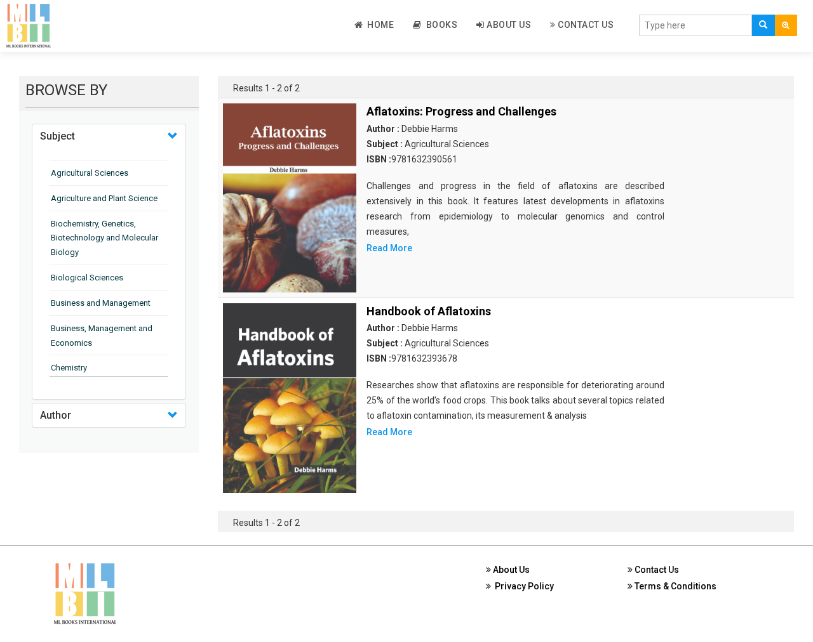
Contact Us (585, 25)
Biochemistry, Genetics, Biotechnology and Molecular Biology (104, 238)
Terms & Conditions (674, 586)
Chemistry (69, 367)
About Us (508, 25)
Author (55, 415)
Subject (57, 136)
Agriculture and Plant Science (104, 198)
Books (440, 25)
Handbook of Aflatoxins (428, 311)
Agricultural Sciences (89, 173)
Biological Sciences (87, 277)
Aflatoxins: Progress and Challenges (461, 111)
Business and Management (101, 303)
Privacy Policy (522, 586)
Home (378, 25)
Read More (389, 248)
